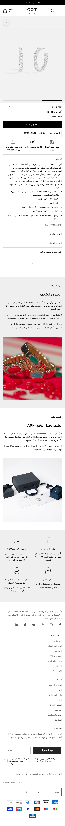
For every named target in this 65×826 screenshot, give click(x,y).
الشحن (59, 690)
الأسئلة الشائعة (55, 685)
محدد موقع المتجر (54, 661)
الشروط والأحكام (54, 774)
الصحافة (58, 651)
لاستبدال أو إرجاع (11, 587)
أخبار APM (57, 671)
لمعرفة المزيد (45, 587)
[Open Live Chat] (17, 540)
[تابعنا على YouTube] (34, 624)
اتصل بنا (58, 720)
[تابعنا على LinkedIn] (16, 624)
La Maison (57, 641)
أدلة (60, 700)
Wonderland (56, 656)
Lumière (57, 107)
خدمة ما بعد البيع (55, 715)
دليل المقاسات (55, 695)
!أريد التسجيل (47, 750)
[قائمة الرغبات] (11, 11)
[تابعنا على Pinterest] (42, 624)
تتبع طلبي (58, 710)
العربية (24, 792)
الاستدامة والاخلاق (54, 646)
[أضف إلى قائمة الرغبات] (10, 107)
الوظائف (58, 666)
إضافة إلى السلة (32, 124)
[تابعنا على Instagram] (51, 624)
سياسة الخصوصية (37, 774)
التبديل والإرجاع (55, 705)
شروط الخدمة (21, 774)
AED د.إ (55, 792)
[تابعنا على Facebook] (60, 624)
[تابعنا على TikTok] (25, 624)
